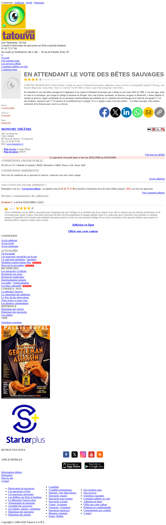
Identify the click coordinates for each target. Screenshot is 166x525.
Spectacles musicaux (59, 510)
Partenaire (39, 2)
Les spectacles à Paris (19, 491)
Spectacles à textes (58, 501)
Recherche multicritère (12, 277)
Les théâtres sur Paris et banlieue (25, 497)
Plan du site (7, 478)
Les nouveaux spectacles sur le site (19, 256)
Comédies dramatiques (60, 490)
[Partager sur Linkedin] (126, 112)
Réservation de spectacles (21, 488)
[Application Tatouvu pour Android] (94, 469)
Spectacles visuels (58, 495)
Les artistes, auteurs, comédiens (24, 508)
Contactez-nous (9, 69)
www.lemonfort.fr (15, 144)
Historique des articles (12, 309)
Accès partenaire (9, 246)
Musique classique (58, 513)
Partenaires (6, 475)
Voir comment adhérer (153, 192)
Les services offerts (11, 63)
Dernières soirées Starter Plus (16, 262)
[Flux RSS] (99, 456)
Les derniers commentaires (15, 303)
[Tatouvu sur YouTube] (91, 456)
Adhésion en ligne (83, 224)
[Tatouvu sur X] (74, 456)
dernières (31, 259)
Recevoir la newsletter (12, 265)
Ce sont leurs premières (13, 259)
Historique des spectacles (14, 312)
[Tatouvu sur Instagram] (82, 456)
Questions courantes (11, 322)
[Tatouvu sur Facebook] (66, 456)
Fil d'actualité (8, 253)
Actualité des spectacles (20, 506)
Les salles (6, 282)
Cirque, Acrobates (58, 504)
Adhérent (19, 2)
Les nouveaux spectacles (21, 494)
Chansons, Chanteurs (59, 507)
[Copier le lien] (159, 112)
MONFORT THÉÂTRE (16, 129)
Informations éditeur (11, 472)
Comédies (54, 487)
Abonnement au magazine (21, 503)
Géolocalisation (21, 282)
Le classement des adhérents (15, 294)
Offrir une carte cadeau (83, 231)
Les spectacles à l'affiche (13, 271)
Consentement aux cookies (97, 510)
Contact (5, 481)
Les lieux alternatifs (11, 285)
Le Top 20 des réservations (15, 297)
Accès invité (7, 243)
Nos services (89, 492)
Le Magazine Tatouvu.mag (22, 500)
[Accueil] (13, 27)
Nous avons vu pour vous (14, 300)
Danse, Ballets (56, 516)
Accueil (5, 57)
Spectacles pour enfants (61, 498)
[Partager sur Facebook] (104, 112)
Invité (29, 2)
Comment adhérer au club (14, 66)
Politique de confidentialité (97, 507)
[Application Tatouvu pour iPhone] (72, 469)
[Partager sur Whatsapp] (137, 112)
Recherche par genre (11, 274)
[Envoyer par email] (148, 112)
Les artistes (7, 315)
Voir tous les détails (155, 154)
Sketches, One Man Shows (62, 492)
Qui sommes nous (10, 60)
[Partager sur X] (115, 112)
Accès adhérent (157, 178)
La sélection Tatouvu (12, 291)
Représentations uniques (13, 280)
